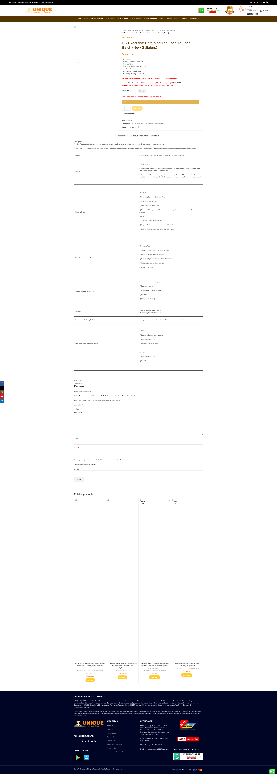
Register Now (111, 733)
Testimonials (111, 737)
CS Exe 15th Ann (193, 668)
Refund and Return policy (116, 752)
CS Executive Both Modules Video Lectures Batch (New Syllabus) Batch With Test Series (90, 666)
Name (76, 438)
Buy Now (137, 108)
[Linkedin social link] (267, 2)
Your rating (78, 405)
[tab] (122, 136)
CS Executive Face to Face (165, 30)
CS (142, 30)
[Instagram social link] (260, 2)
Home (124, 30)
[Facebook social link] (254, 2)
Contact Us (111, 740)
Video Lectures (133, 30)
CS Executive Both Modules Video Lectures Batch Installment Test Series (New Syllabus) (122, 666)
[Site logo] (38, 10)
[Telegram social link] (138, 127)
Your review (78, 412)
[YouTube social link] (263, 2)
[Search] (250, 2)
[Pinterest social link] (133, 127)
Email (76, 448)
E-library (110, 729)
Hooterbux (118, 769)
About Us (110, 726)
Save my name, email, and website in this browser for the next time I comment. (101, 460)
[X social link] (257, 2)
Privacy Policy (112, 748)
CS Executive (149, 30)
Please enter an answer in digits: (85, 464)
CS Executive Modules (96, 670)
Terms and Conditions (114, 744)
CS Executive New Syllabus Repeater (154, 670)
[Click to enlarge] (78, 62)
